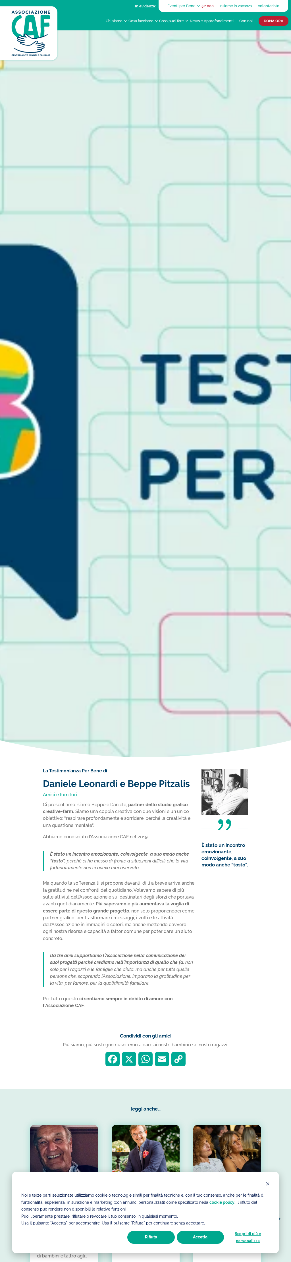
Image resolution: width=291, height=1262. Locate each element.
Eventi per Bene (181, 5)
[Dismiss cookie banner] (268, 1184)
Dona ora (273, 21)
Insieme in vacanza (235, 5)
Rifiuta (151, 1237)
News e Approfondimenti (212, 20)
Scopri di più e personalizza (248, 1237)
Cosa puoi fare (171, 20)
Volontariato (268, 5)
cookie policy (221, 1202)
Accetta (200, 1237)
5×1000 (207, 5)
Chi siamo (114, 20)
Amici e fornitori (60, 794)
